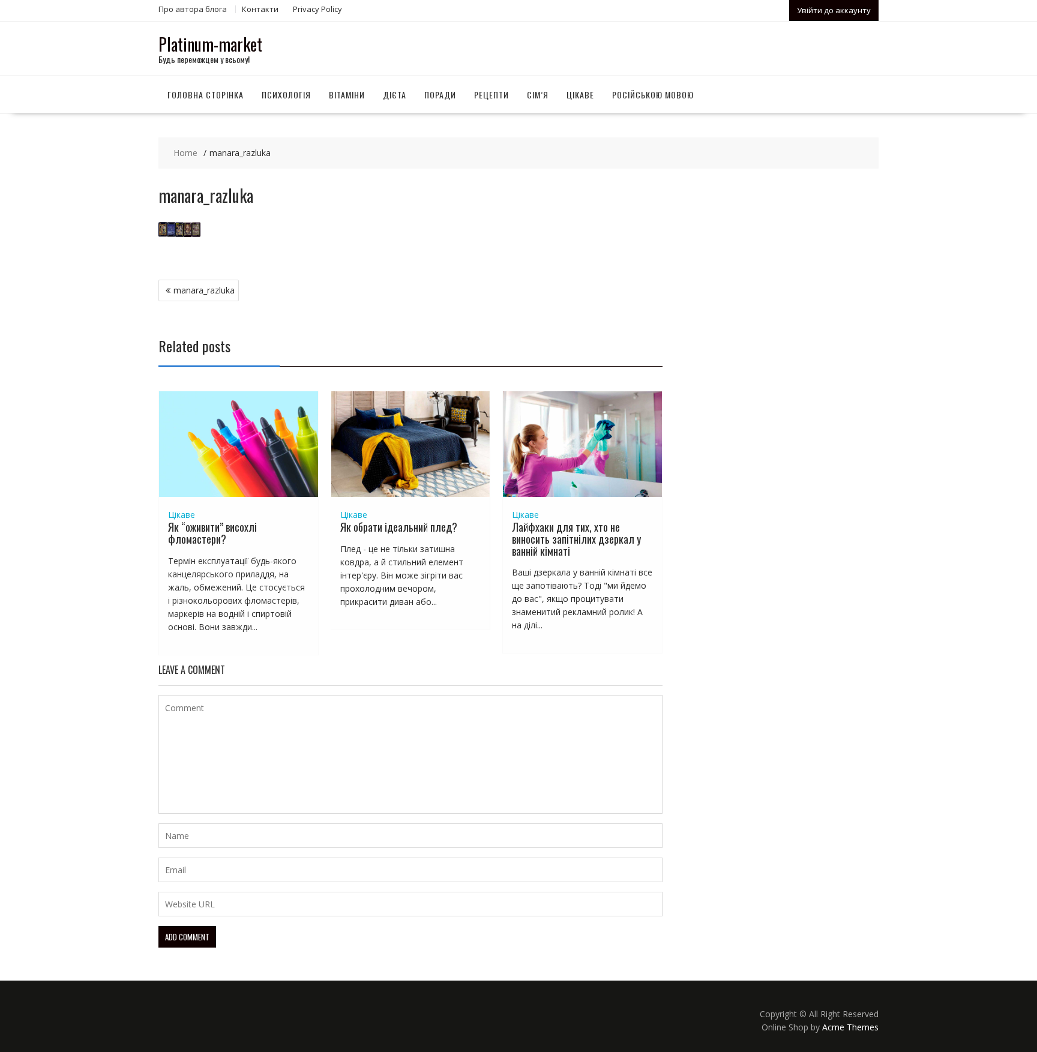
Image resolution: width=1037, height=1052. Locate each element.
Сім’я (538, 94)
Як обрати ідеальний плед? (398, 527)
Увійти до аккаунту (834, 10)
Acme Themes (850, 1027)
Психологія (286, 94)
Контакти (260, 9)
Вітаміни (347, 94)
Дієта (394, 94)
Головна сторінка (205, 94)
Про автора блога (192, 9)
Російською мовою (653, 94)
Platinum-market (210, 44)
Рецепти (491, 94)
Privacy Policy (317, 9)
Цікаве (580, 94)
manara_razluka (204, 290)
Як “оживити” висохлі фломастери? (212, 533)
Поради (440, 94)
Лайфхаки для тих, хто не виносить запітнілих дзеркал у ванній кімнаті (576, 539)
